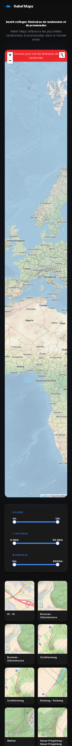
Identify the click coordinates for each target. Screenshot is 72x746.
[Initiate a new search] (62, 55)
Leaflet (44, 495)
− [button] (10, 60)
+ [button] (10, 54)
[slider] (14, 522)
